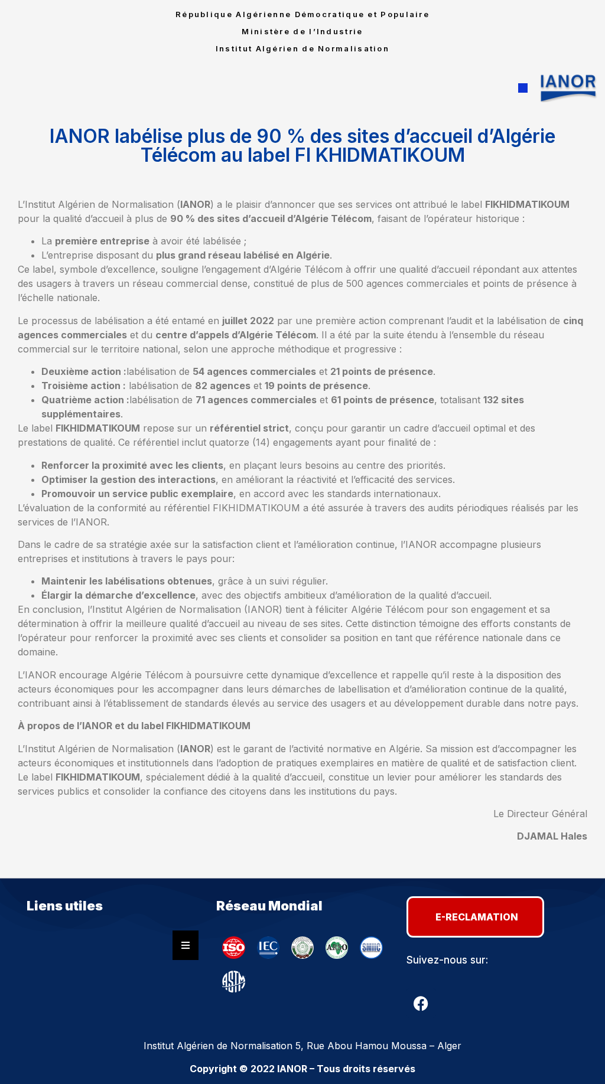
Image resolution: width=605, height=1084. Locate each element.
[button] (522, 87)
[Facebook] (421, 1003)
